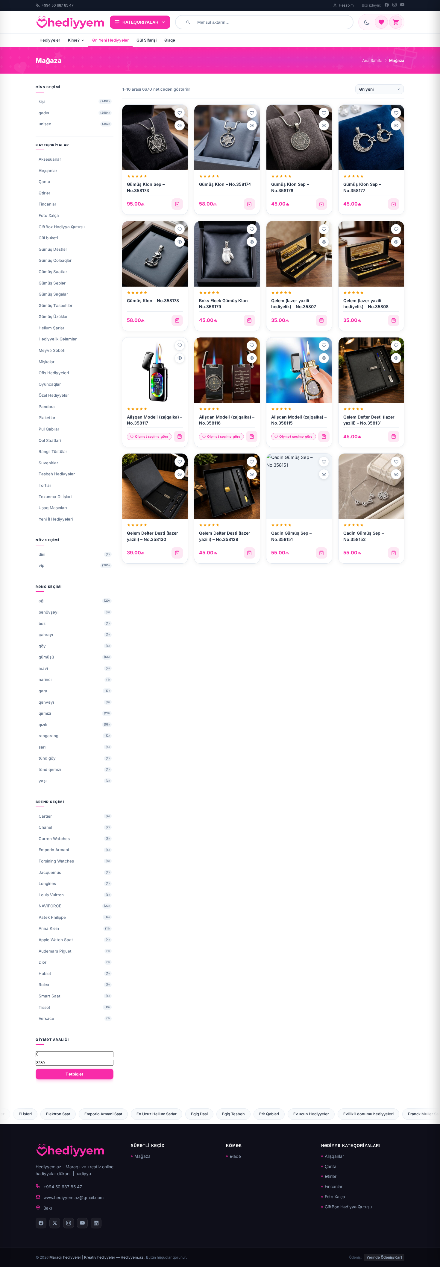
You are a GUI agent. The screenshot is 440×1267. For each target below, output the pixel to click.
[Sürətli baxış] (180, 125)
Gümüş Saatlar (53, 271)
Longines (47, 883)
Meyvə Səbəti (52, 350)
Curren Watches (54, 838)
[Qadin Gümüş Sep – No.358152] (371, 486)
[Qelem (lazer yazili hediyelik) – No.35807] (299, 254)
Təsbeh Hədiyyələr (57, 473)
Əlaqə (169, 40)
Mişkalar (46, 361)
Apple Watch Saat (56, 939)
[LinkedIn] (96, 1223)
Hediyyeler (50, 40)
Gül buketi (48, 237)
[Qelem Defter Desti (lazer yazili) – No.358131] (371, 370)
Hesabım (346, 5)
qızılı (43, 724)
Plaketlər (47, 417)
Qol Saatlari (50, 440)
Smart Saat (49, 996)
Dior (42, 962)
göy (42, 646)
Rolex (44, 984)
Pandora (47, 406)
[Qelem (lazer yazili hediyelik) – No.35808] (371, 254)
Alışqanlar (48, 170)
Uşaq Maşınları (53, 507)
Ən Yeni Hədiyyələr (110, 40)
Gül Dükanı (396, 1114)
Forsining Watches (56, 861)
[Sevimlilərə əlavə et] (180, 113)
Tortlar (45, 485)
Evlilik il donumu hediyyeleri (261, 1114)
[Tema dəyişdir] (367, 22)
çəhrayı (46, 634)
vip (41, 565)
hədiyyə (83, 1173)
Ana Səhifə (372, 60)
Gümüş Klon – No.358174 (225, 184)
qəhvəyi (46, 702)
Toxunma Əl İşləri (55, 496)
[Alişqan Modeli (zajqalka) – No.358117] (155, 370)
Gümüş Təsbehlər (55, 305)
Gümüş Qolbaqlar (55, 260)
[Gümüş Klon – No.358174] (227, 137)
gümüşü (46, 657)
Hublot (45, 973)
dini (42, 554)
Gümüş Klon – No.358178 (153, 300)
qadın (44, 112)
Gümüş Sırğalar (53, 294)
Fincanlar (47, 204)
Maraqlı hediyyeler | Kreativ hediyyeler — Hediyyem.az (96, 1257)
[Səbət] (395, 22)
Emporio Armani (54, 849)
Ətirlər (44, 193)
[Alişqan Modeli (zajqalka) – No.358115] (299, 370)
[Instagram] (394, 5)
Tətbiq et (74, 1074)
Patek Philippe (52, 917)
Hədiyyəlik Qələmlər (58, 339)
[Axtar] (188, 22)
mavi (43, 668)
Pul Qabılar (49, 429)
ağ (41, 600)
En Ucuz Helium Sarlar (49, 1114)
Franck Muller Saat (317, 1114)
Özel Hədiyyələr (54, 395)
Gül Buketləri (360, 1114)
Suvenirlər (48, 462)
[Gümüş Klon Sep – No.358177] (371, 137)
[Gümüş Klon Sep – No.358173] (155, 137)
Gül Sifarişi (146, 40)
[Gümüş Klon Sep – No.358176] (299, 137)
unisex (45, 123)
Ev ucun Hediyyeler (203, 1114)
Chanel (45, 827)
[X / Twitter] (54, 1223)
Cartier (45, 816)
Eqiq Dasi (92, 1114)
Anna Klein (49, 928)
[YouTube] (402, 5)
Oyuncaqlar (50, 384)
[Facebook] (387, 5)
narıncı (45, 679)
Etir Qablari (162, 1114)
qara (43, 690)
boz (42, 623)
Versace (46, 1018)
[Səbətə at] (177, 204)
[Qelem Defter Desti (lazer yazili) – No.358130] (155, 486)
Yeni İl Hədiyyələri (56, 519)
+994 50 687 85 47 (58, 5)
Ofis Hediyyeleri (54, 372)
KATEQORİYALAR (140, 22)
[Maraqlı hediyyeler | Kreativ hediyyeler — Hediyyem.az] (70, 22)
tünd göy (47, 758)
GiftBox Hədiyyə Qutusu (62, 226)
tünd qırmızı (50, 769)
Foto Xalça (49, 215)
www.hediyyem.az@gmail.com (73, 1197)
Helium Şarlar (51, 328)
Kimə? (74, 40)
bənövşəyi (48, 612)
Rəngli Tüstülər (53, 451)
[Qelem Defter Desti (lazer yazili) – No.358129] (227, 486)
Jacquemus (50, 872)
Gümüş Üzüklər (53, 316)
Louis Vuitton (51, 894)
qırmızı (45, 713)
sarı (42, 747)
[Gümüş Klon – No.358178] (155, 254)
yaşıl (43, 780)
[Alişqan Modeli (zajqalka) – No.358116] (227, 370)
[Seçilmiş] (381, 22)
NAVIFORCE (50, 906)
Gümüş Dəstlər (53, 249)
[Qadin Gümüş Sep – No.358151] (299, 486)
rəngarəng (48, 735)
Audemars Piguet (55, 951)
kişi (42, 101)
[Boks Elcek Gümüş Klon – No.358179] (227, 254)
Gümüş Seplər (52, 283)
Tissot (44, 1007)
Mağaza (142, 1156)
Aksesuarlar (50, 159)
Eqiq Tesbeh (126, 1114)
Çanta (44, 181)
